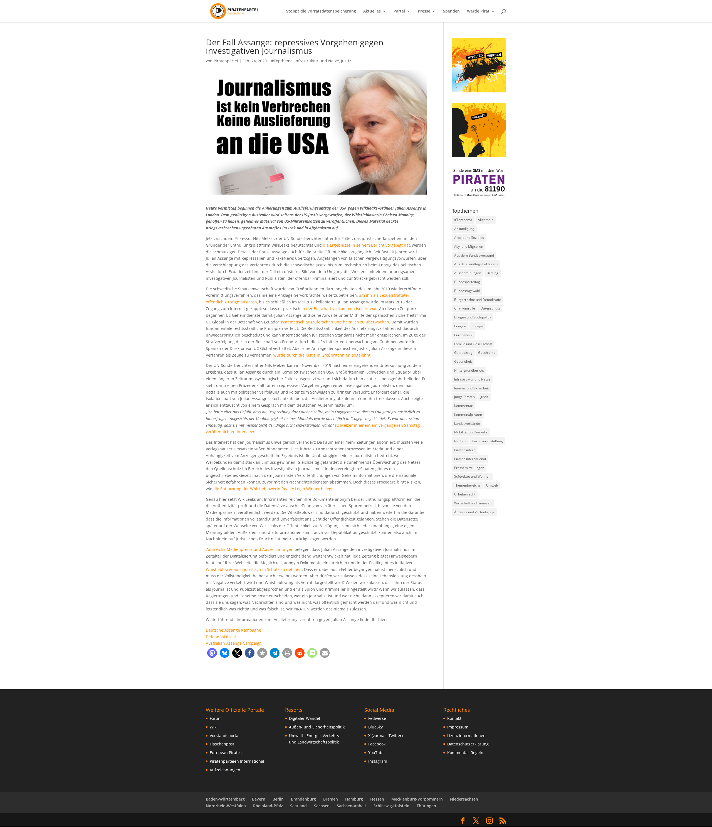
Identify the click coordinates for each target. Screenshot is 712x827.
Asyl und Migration (468, 246)
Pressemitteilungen (469, 467)
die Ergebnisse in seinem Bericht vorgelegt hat (366, 245)
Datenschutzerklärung (468, 744)
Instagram (377, 761)
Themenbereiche (467, 485)
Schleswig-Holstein (391, 805)
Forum (216, 718)
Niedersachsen (464, 799)
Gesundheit (463, 361)
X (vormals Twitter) (385, 735)
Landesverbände (467, 423)
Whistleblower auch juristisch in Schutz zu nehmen (254, 569)
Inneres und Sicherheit (471, 388)
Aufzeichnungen (225, 769)
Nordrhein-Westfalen (226, 805)
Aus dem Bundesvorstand (474, 255)
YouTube (376, 752)
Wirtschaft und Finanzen (472, 503)
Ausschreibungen (467, 273)
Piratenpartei (226, 60)
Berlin (278, 799)
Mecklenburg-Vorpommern (417, 799)
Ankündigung (464, 228)
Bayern (258, 799)
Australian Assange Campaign (234, 643)
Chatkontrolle (464, 308)
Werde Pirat (478, 11)
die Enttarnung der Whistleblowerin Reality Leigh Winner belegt (273, 488)
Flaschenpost (222, 744)
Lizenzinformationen (466, 735)
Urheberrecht (464, 494)
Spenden (451, 11)
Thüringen (426, 805)
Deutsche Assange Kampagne (233, 630)
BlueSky (375, 727)
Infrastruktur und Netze (317, 60)
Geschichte (486, 352)
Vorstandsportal (224, 735)
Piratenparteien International (237, 761)
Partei (399, 11)
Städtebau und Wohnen (472, 476)
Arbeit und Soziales (469, 237)
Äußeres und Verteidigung (474, 512)
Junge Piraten (464, 396)
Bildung (492, 273)
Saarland (298, 805)
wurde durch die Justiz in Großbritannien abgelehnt (321, 355)
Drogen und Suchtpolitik (472, 317)
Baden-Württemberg (225, 799)
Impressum (457, 727)
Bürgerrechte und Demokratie (477, 299)
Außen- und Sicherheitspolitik (317, 727)
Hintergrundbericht (469, 370)
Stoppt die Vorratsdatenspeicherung (321, 11)
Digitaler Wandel (304, 718)
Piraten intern (464, 450)
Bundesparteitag (467, 281)
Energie (460, 326)
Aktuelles (372, 11)
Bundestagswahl (467, 290)
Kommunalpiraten (468, 414)
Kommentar (463, 405)
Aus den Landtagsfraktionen (476, 264)
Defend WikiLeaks (222, 636)
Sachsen (322, 805)
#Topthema (282, 60)
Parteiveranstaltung (487, 441)
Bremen (330, 799)
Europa (477, 326)
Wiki (213, 727)
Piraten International (470, 459)
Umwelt (492, 485)
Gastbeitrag (463, 352)
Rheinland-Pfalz (268, 805)
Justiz (346, 60)
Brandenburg (303, 799)
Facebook (376, 744)
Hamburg (354, 799)
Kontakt (454, 718)
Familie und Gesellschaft (473, 344)
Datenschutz (490, 308)
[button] (212, 653)
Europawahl (463, 335)
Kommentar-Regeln (465, 752)
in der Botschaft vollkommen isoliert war (339, 308)
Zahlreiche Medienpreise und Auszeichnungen (249, 549)
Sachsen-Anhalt (351, 805)
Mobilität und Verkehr (471, 432)
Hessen (377, 799)
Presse (424, 11)
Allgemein (485, 219)
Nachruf (460, 441)
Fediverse (377, 718)
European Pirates (226, 752)
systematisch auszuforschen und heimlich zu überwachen (334, 322)
